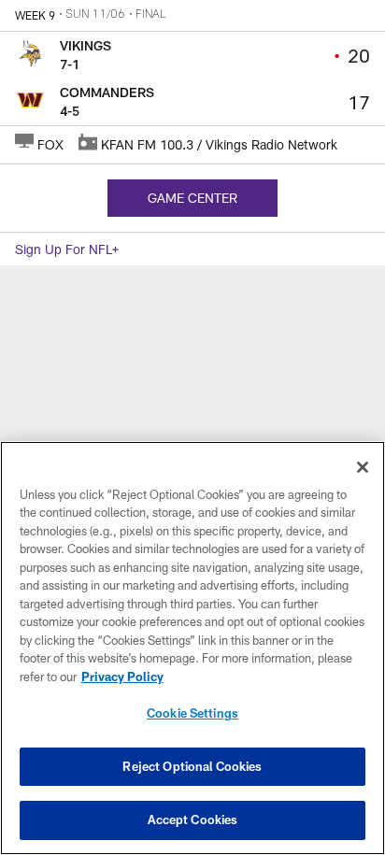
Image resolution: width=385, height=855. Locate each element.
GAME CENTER (192, 198)
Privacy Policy (122, 676)
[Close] (362, 467)
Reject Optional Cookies (192, 766)
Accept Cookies (193, 819)
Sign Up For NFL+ (67, 249)
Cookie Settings (192, 712)
